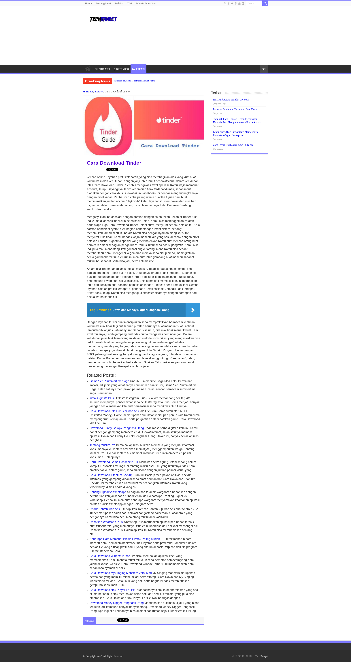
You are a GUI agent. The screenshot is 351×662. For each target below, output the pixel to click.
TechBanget (261, 656)
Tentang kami (103, 3)
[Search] (265, 3)
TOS (129, 3)
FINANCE (104, 69)
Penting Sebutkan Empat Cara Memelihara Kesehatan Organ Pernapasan (235, 133)
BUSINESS (122, 69)
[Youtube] (239, 3)
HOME (88, 68)
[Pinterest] (235, 3)
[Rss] (225, 3)
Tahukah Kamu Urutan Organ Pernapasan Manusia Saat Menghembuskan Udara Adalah (237, 120)
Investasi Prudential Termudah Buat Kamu (134, 80)
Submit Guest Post (146, 3)
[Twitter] (232, 3)
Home (88, 3)
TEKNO (140, 69)
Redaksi (119, 3)
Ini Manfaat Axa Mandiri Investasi (231, 99)
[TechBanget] (103, 18)
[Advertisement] (198, 35)
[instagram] (243, 3)
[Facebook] (229, 3)
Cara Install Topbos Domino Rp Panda (233, 144)
